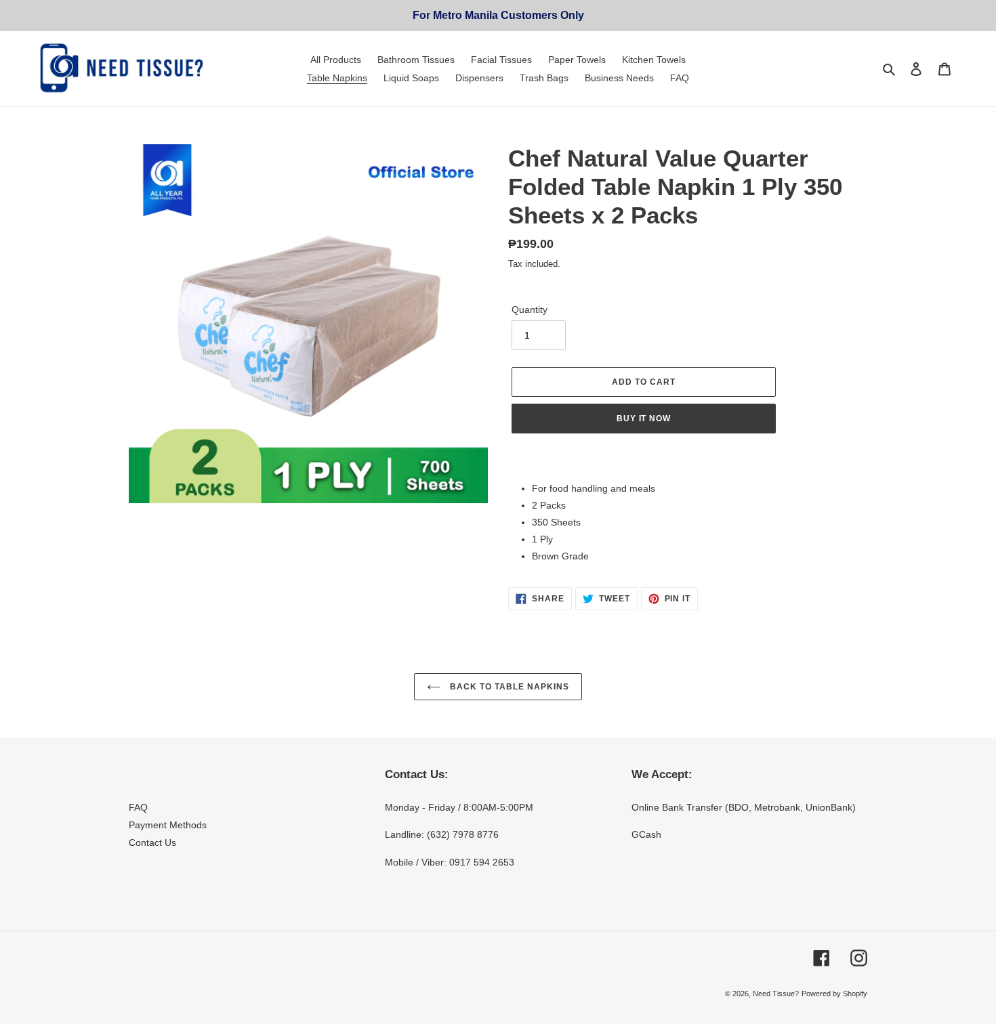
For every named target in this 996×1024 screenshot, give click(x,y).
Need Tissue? (776, 993)
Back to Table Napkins (507, 686)
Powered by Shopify (834, 993)
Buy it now (644, 418)
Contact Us (152, 842)
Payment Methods (168, 824)
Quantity (529, 309)
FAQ (138, 807)
